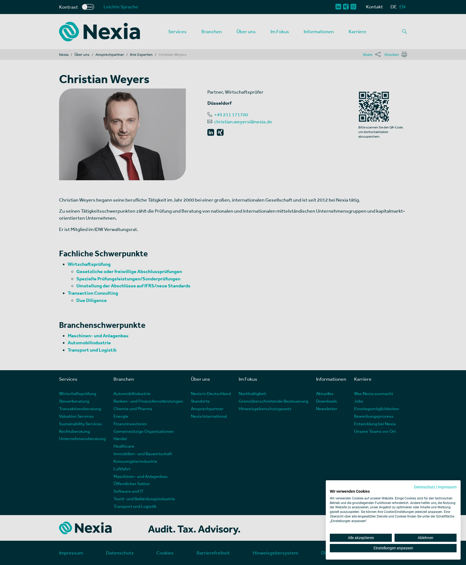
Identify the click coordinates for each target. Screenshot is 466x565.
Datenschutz (424, 487)
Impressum (447, 487)
